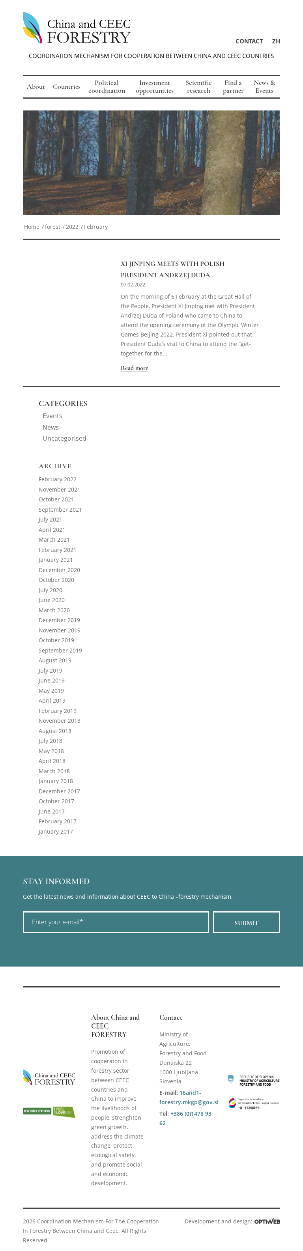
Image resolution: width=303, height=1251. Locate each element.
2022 (72, 226)
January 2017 (56, 831)
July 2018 (50, 740)
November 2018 (59, 720)
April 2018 (52, 761)
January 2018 (56, 781)
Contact (249, 41)
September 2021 (60, 509)
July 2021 (50, 519)
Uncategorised (64, 438)
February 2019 (58, 710)
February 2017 (58, 821)
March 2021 (54, 539)
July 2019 (50, 670)
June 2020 (52, 600)
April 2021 (52, 529)
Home (31, 226)
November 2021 (59, 489)
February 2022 (58, 479)
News (51, 427)
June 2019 (52, 680)
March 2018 (54, 771)
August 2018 (55, 731)
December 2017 (59, 791)
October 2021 (56, 499)
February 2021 (58, 550)
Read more (134, 368)
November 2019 (59, 630)
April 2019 (52, 700)
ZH (276, 41)
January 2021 (56, 559)
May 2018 (51, 751)
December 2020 (59, 570)
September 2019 (60, 650)
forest (52, 226)
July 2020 (50, 590)
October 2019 (56, 640)
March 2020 (54, 610)
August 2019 (55, 660)
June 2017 (52, 811)
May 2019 (51, 690)
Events (52, 415)
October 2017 (56, 801)
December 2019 (59, 620)
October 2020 (56, 579)
